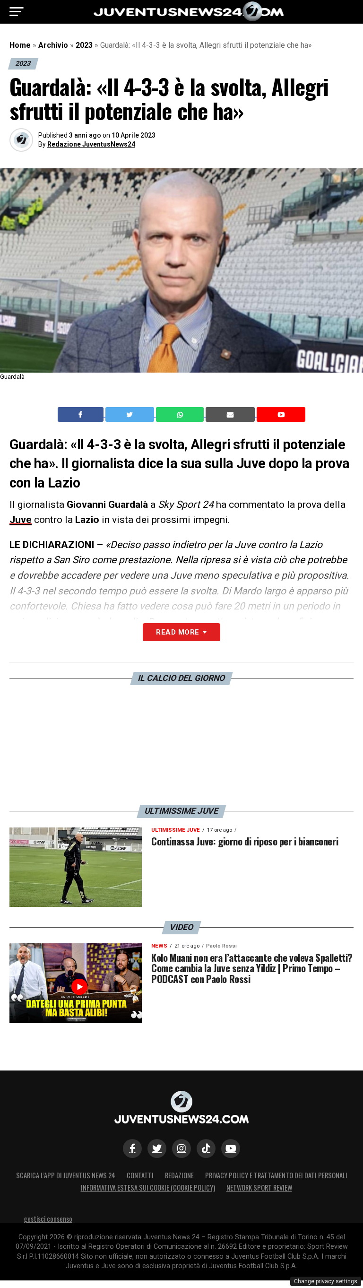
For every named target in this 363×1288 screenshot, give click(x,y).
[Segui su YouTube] (230, 1148)
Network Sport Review (259, 1187)
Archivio (53, 45)
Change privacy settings (325, 1281)
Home (20, 45)
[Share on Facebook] (82, 414)
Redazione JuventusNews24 (91, 144)
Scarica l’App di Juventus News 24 (65, 1175)
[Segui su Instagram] (181, 1148)
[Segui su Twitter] (156, 1148)
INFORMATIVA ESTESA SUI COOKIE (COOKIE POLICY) (148, 1187)
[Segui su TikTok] (206, 1148)
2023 (84, 45)
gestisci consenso (48, 1219)
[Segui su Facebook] (132, 1148)
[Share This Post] (181, 414)
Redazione (179, 1175)
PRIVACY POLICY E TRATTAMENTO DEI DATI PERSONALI (276, 1175)
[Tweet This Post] (130, 414)
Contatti (140, 1175)
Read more (177, 632)
